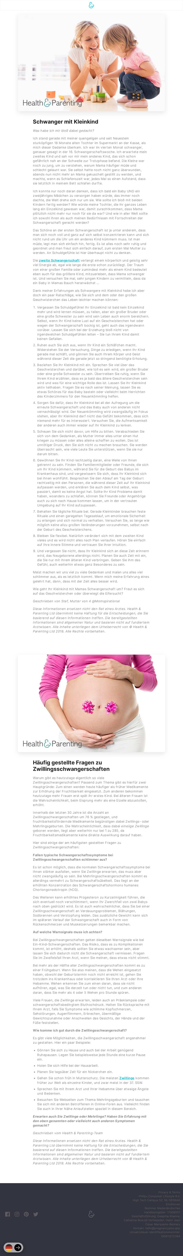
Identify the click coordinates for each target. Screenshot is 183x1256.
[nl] (17, 1247)
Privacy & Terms (169, 1192)
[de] (9, 1247)
